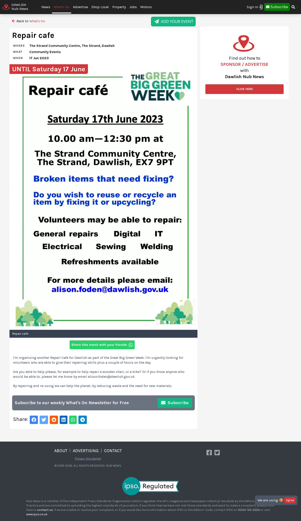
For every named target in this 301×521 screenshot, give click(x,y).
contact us (45, 510)
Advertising (86, 450)
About (60, 450)
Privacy (80, 458)
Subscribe (178, 402)
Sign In (252, 7)
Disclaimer (93, 458)
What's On (61, 7)
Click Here (244, 89)
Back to (30, 21)
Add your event (176, 21)
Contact (113, 450)
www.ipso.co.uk (36, 514)
